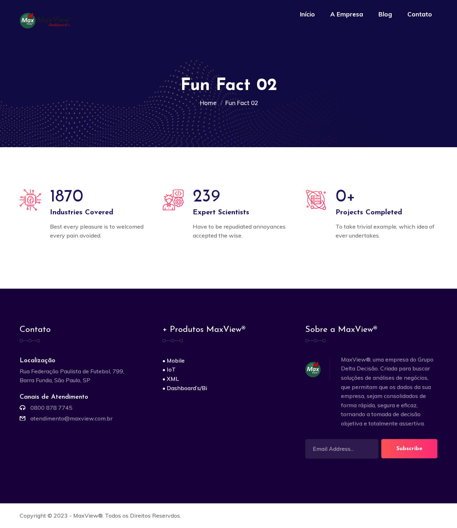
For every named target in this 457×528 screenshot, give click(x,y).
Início (307, 14)
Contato (419, 14)
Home (210, 102)
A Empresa (346, 14)
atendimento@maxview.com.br (71, 418)
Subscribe (409, 449)
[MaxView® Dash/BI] (47, 20)
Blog (385, 14)
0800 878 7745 (51, 407)
